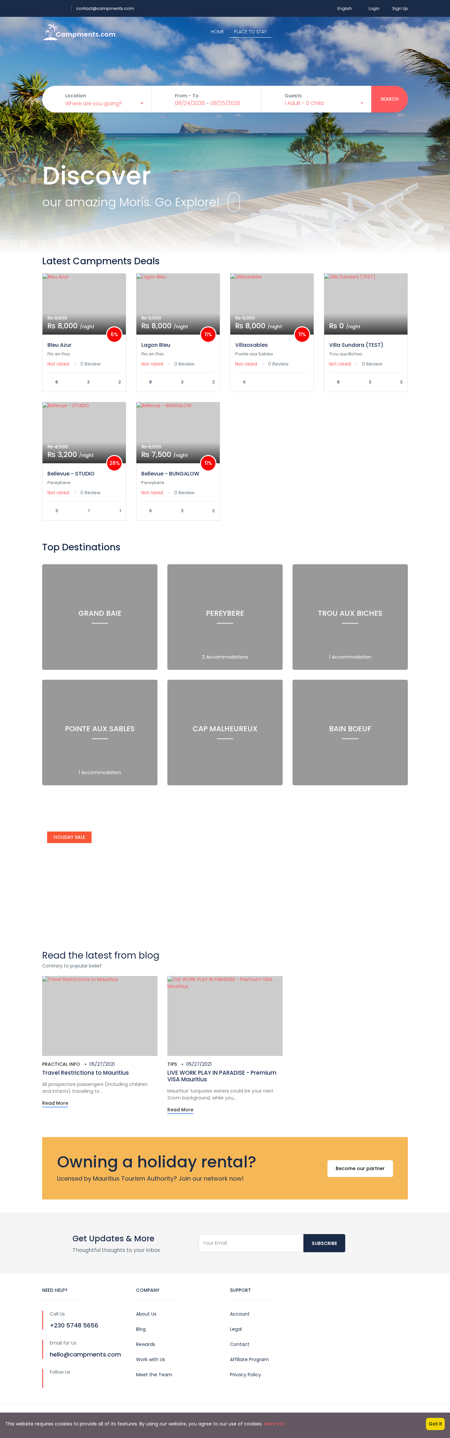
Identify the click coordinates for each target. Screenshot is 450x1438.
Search (389, 99)
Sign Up (400, 8)
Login (374, 8)
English (344, 8)
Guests (293, 95)
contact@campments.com (105, 8)
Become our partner (360, 1168)
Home (217, 31)
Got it (435, 1424)
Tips (172, 1064)
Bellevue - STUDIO (71, 473)
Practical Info (61, 1064)
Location (75, 95)
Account (240, 1314)
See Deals (65, 920)
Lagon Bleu (155, 345)
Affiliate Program (249, 1359)
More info (275, 1424)
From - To (187, 95)
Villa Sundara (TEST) (356, 345)
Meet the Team (154, 1374)
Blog (141, 1329)
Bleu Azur (59, 345)
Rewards (145, 1344)
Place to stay (250, 31)
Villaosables (251, 345)
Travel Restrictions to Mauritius (85, 1073)
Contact (239, 1344)
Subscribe (324, 1243)
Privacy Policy (245, 1374)
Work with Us (150, 1359)
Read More (55, 1103)
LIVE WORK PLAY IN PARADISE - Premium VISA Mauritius (221, 1076)
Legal (236, 1329)
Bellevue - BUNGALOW (170, 473)
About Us (146, 1314)
